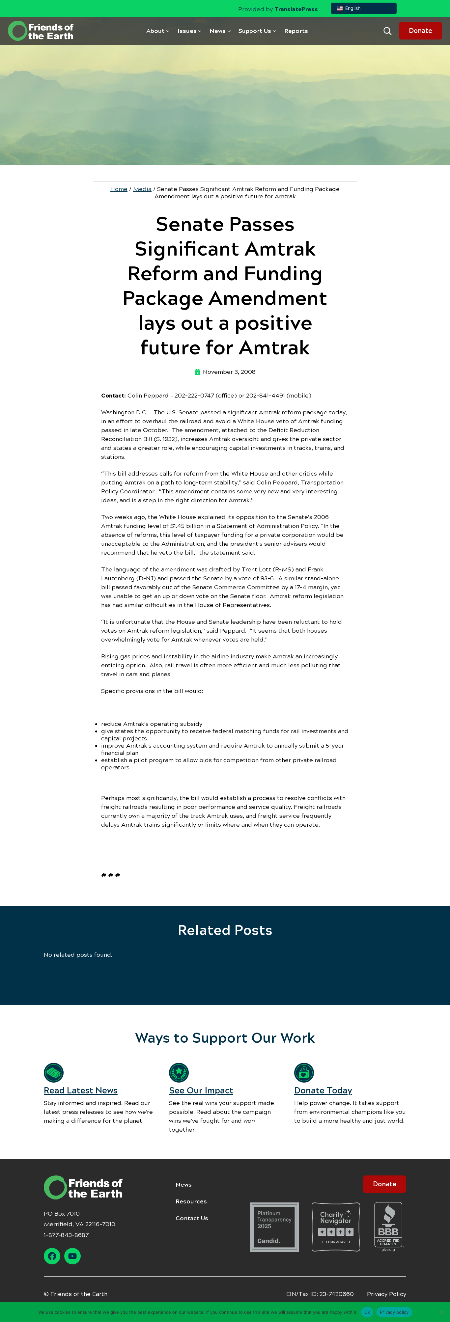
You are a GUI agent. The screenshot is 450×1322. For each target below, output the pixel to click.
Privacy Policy (386, 1294)
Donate (420, 31)
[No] (441, 1312)
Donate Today (323, 1090)
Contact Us (192, 1218)
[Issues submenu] (200, 31)
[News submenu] (229, 31)
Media (142, 189)
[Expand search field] (387, 31)
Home (118, 189)
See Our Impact (201, 1090)
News (184, 1184)
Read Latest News (81, 1090)
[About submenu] (168, 31)
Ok (367, 1311)
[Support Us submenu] (274, 31)
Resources (191, 1201)
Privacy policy (394, 1311)
